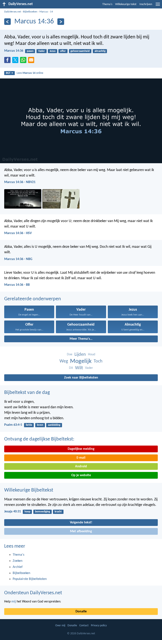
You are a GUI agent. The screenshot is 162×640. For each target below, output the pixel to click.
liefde (29, 425)
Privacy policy (99, 625)
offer (63, 51)
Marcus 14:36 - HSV (18, 233)
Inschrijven (145, 4)
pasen (30, 51)
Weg (63, 361)
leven (40, 425)
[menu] (158, 6)
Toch (98, 361)
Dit (71, 368)
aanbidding (54, 425)
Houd (91, 354)
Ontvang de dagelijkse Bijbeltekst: (39, 439)
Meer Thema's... (81, 339)
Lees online (30, 73)
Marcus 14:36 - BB (17, 285)
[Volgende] (60, 21)
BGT (8, 73)
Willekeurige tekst (125, 4)
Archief (18, 567)
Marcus (43, 11)
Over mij (60, 625)
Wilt (79, 368)
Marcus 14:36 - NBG (18, 259)
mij (13, 601)
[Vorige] (7, 21)
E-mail (81, 457)
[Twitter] (16, 61)
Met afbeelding (81, 531)
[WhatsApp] (24, 60)
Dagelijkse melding (81, 449)
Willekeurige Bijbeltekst (28, 490)
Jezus (52, 51)
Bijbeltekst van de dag (27, 392)
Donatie (81, 611)
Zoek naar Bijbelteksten (81, 377)
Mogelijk (81, 361)
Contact (84, 625)
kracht (58, 511)
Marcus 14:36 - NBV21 (19, 182)
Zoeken (17, 561)
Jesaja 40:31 (12, 511)
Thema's (107, 4)
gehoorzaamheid (80, 51)
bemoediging (42, 511)
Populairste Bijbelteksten (30, 579)
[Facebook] (8, 61)
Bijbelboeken (30, 11)
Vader (41, 51)
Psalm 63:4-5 (13, 425)
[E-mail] (32, 61)
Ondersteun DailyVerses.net (33, 593)
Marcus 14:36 (13, 51)
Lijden (80, 354)
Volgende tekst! (81, 522)
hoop (27, 511)
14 (51, 11)
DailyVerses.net (12, 11)
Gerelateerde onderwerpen (32, 299)
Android (81, 466)
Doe (69, 354)
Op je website (81, 475)
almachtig (99, 51)
